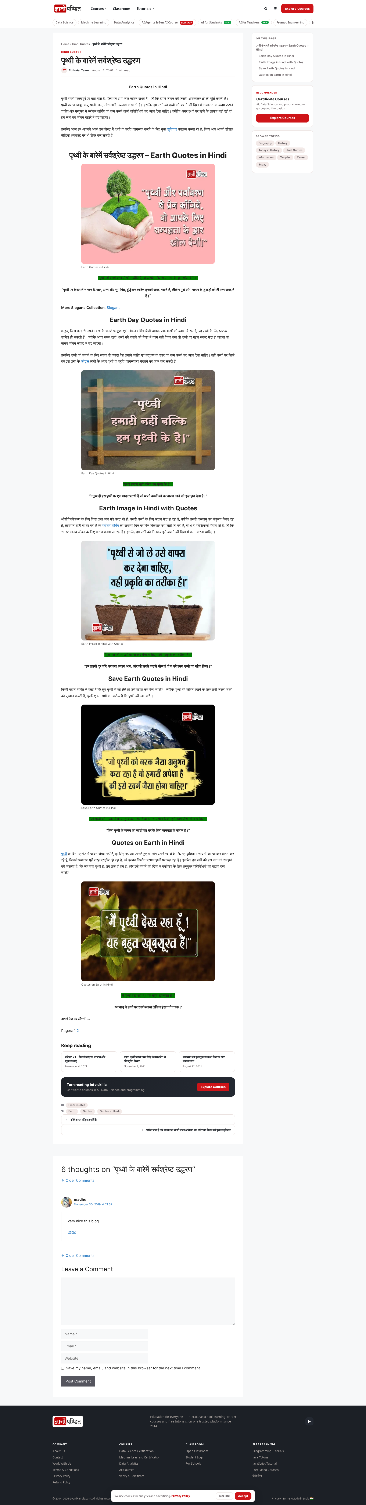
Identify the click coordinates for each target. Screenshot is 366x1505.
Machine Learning (93, 22)
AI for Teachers (253, 22)
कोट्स (85, 361)
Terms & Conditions (66, 1470)
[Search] (266, 9)
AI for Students (215, 22)
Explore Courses (297, 8)
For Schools (193, 1463)
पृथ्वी (64, 854)
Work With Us (62, 1463)
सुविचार (172, 129)
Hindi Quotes (81, 44)
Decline (224, 1496)
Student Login (195, 1457)
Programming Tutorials (268, 1451)
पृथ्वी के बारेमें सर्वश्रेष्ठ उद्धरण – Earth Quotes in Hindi (282, 47)
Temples (285, 157)
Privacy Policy (61, 1476)
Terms (286, 1498)
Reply (72, 1232)
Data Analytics (124, 22)
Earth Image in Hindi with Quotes (281, 62)
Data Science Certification (136, 1451)
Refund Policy (61, 1482)
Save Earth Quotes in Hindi (277, 68)
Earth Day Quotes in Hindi (276, 56)
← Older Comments (77, 1180)
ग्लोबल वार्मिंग (110, 525)
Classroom (121, 8)
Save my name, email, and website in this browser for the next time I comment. (133, 1368)
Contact (58, 1457)
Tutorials (145, 8)
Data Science (64, 22)
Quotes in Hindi (109, 1111)
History (282, 143)
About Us (59, 1451)
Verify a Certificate (131, 1476)
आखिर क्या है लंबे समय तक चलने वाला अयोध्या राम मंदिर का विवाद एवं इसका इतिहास (188, 1130)
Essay (262, 164)
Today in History (269, 150)
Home (65, 44)
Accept (243, 1496)
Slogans (113, 308)
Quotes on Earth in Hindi (275, 74)
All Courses (126, 1470)
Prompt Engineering (290, 22)
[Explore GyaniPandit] (276, 9)
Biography (265, 143)
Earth (71, 1111)
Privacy (276, 1498)
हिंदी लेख (257, 1476)
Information (266, 157)
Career (301, 157)
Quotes (87, 1111)
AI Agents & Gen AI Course (167, 22)
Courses (99, 8)
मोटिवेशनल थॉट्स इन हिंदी (83, 1119)
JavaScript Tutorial (264, 1463)
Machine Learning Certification (139, 1457)
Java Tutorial (260, 1457)
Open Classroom (197, 1451)
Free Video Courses (265, 1470)
